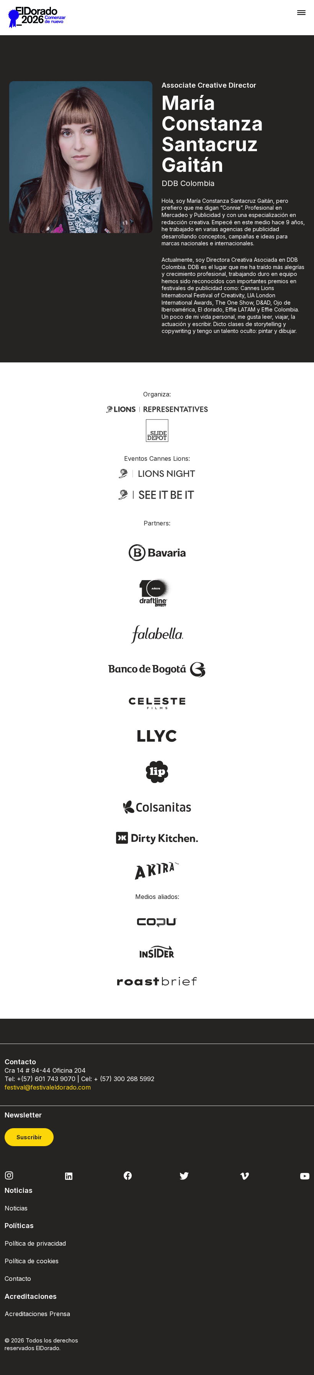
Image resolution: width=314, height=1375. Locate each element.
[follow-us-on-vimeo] (244, 1175)
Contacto (18, 1278)
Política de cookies (32, 1261)
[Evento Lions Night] (157, 473)
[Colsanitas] (157, 806)
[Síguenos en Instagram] (9, 1175)
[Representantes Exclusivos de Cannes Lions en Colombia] (157, 408)
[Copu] (157, 922)
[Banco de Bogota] (157, 669)
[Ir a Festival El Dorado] (37, 17)
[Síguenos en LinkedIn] (68, 1175)
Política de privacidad (35, 1243)
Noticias (16, 1208)
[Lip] (157, 771)
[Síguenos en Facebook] (128, 1175)
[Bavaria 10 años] (157, 593)
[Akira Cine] (157, 870)
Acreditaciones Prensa (37, 1314)
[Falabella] (157, 634)
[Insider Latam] (157, 951)
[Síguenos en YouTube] (304, 1175)
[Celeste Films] (157, 702)
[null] (157, 430)
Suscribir (29, 1137)
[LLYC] (157, 735)
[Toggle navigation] (301, 12)
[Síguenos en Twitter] (184, 1175)
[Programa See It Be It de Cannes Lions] (157, 495)
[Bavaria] (157, 552)
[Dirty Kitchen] (157, 837)
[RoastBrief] (157, 980)
